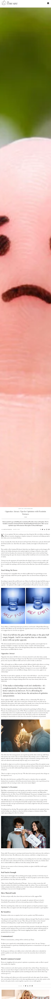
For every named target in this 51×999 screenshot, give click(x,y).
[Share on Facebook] (40, 529)
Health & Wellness (28, 508)
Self (23, 508)
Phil (41, 792)
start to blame (8, 813)
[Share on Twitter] (42, 529)
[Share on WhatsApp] (48, 529)
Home (19, 508)
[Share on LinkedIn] (44, 529)
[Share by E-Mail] (46, 529)
